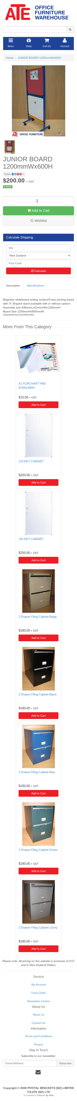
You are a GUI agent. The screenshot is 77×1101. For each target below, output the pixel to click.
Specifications (35, 285)
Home (9, 57)
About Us (38, 1014)
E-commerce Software (34, 1095)
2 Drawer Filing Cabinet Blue (37, 772)
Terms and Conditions (38, 1036)
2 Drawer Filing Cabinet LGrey (38, 927)
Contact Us (38, 1022)
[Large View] (9, 147)
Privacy (38, 1044)
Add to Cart (40, 211)
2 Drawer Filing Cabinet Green (38, 849)
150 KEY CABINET (31, 539)
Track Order (38, 992)
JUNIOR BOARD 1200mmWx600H (39, 57)
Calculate (40, 270)
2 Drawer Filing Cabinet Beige (38, 616)
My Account (38, 984)
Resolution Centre (38, 1001)
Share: (8, 174)
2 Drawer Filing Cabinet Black (38, 694)
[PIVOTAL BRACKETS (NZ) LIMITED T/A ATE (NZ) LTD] (38, 10)
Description (13, 285)
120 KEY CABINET (31, 461)
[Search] (70, 29)
